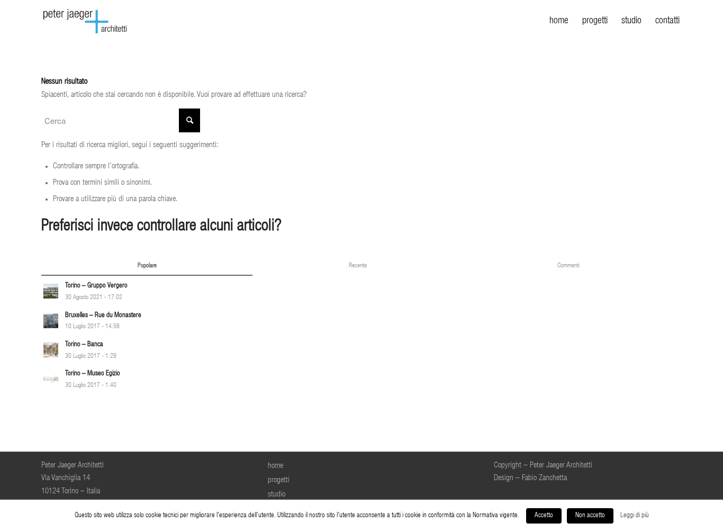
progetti (279, 480)
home (275, 466)
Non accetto (590, 515)
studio (276, 495)
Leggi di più (634, 515)
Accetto (544, 515)
